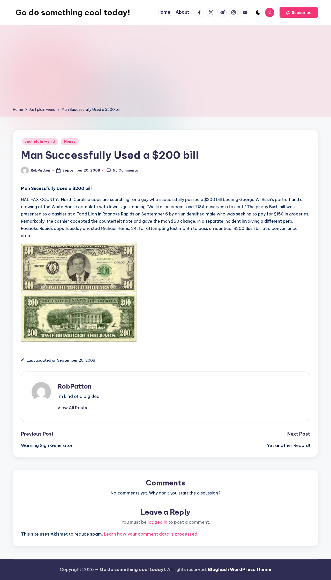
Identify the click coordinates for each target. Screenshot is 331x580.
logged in (157, 522)
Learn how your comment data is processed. (151, 534)
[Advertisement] (165, 68)
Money (70, 141)
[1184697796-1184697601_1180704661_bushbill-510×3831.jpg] (79, 339)
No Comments (125, 170)
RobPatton (74, 386)
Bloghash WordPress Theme (239, 569)
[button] (299, 12)
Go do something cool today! (73, 12)
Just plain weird (40, 141)
